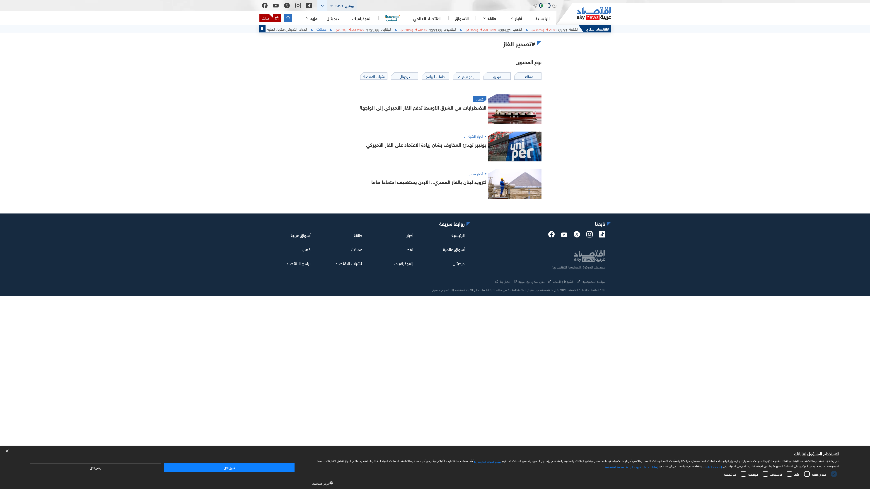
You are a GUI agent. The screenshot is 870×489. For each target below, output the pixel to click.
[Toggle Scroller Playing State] (262, 28)
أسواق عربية (301, 234)
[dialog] (435, 467)
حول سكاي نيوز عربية (531, 281)
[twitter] (577, 236)
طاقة (358, 234)
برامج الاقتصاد (298, 262)
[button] (337, 5)
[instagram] (589, 236)
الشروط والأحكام (563, 281)
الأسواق (462, 18)
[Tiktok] (309, 5)
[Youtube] (275, 5)
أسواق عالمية (454, 248)
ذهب (306, 248)
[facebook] (551, 236)
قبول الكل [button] (229, 467)
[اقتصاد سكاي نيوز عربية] (583, 14)
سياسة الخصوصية (593, 281)
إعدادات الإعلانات (712, 466)
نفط (409, 248)
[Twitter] (286, 5)
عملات (337, 28)
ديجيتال (333, 18)
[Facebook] (264, 5)
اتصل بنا (505, 281)
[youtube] (564, 235)
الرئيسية (543, 18)
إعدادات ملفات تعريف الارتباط (642, 466)
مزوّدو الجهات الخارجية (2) (487, 461)
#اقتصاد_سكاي (597, 29)
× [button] (7, 451)
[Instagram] (298, 5)
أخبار (409, 234)
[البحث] (288, 18)
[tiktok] (602, 236)
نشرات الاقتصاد (349, 262)
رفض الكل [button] (95, 467)
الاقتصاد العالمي (427, 18)
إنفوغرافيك (362, 18)
